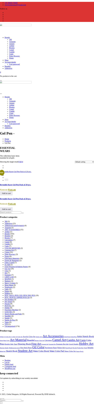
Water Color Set (70, 351)
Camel (7, 242)
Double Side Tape (11, 344)
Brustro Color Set (39, 340)
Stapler (7, 318)
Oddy (7, 289)
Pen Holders (9, 300)
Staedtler (8, 316)
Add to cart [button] (6, 193)
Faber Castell (9, 263)
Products (8, 141)
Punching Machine (11, 310)
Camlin (7, 244)
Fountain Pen (52, 344)
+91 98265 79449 (11, 3)
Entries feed (9, 364)
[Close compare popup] (1, 403)
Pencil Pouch (68, 347)
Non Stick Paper (26, 348)
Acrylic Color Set (29, 337)
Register (8, 360)
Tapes (7, 322)
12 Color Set (7, 336)
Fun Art (7, 269)
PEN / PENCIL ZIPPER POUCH (17, 297)
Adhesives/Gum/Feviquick (14, 226)
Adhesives (8, 223)
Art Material (18, 340)
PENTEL (8, 306)
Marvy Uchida (10, 283)
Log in (7, 362)
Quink (85, 347)
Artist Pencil (67, 336)
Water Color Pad (57, 351)
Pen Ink (75, 347)
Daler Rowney (10, 254)
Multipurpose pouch (14, 347)
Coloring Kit (9, 250)
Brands (7, 234)
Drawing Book (24, 344)
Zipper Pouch (79, 351)
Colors (7, 252)
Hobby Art (86, 343)
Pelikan (7, 293)
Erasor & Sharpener (12, 260)
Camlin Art (73, 340)
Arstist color (39, 336)
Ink (6, 273)
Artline (7, 232)
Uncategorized (10, 326)
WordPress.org (10, 369)
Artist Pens (74, 336)
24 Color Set (19, 336)
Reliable (90, 348)
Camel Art (59, 340)
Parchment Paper (51, 348)
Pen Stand (8, 302)
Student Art (25, 350)
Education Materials (12, 258)
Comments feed (10, 366)
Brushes (7, 236)
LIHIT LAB (9, 277)
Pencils (7, 304)
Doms (7, 256)
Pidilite (7, 308)
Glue (6, 271)
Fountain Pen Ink (62, 344)
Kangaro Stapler (4, 347)
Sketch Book (11, 351)
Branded (31, 340)
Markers (8, 281)
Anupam (8, 228)
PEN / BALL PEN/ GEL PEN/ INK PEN (20, 295)
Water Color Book (41, 351)
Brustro (7, 238)
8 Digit (2, 336)
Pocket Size (80, 347)
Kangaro (8, 275)
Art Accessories (53, 336)
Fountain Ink (44, 344)
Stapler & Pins (10, 320)
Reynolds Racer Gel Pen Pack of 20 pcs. (15, 185)
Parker (7, 291)
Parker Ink (61, 348)
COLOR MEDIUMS (12, 248)
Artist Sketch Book (85, 336)
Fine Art (36, 343)
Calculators (9, 240)
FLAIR (7, 265)
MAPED (8, 279)
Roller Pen (3, 351)
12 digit (13, 336)
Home (7, 139)
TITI (6, 324)
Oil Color (38, 347)
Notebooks (8, 287)
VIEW (20, 162)
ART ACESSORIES (12, 230)
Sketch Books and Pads (13, 314)
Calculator (48, 340)
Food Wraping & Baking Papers (16, 267)
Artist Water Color (5, 340)
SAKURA (8, 312)
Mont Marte (9, 285)
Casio (7, 246)
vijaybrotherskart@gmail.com (15, 5)
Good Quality (74, 344)
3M (6, 221)
